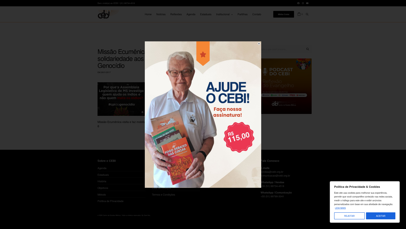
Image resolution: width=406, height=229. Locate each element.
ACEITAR (380, 215)
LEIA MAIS (340, 208)
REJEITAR (349, 215)
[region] (365, 202)
